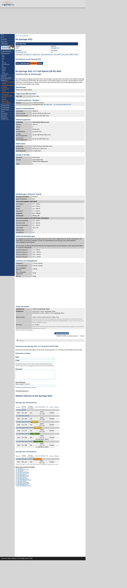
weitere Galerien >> (6, 103)
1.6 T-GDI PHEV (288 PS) (23, 434)
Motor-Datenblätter (6, 78)
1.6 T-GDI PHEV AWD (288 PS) (24, 441)
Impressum (4, 116)
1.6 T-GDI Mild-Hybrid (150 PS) (22, 469)
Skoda (3, 70)
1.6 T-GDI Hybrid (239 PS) (23, 422)
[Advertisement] (43, 21)
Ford (3, 61)
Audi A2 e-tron (5, 89)
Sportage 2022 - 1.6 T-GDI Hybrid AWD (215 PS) (57, 104)
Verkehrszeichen (5, 105)
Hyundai (4, 63)
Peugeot (4, 67)
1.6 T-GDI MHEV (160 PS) (21, 477)
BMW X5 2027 (5, 101)
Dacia (3, 58)
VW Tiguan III (27, 54)
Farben (40, 63)
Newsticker (4, 39)
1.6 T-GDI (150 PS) (21, 410)
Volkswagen (5, 74)
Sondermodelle (5, 109)
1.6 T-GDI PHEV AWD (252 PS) (22, 476)
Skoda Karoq (36, 54)
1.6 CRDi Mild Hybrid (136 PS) (24, 459)
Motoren (33, 63)
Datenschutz (4, 114)
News (2, 37)
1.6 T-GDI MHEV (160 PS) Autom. (23, 472)
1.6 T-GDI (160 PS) (19, 470)
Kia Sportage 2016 (21, 52)
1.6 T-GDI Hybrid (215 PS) (21, 474)
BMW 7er (4, 97)
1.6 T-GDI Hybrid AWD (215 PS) (22, 475)
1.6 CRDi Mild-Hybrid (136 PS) (22, 484)
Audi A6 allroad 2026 (7, 96)
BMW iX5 (4, 99)
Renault (4, 69)
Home (2, 35)
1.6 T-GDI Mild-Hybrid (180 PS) (22, 479)
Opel (3, 66)
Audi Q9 (4, 90)
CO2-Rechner (4, 43)
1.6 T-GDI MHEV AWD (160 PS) (22, 473)
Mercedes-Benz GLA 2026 (8, 92)
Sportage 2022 (25, 35)
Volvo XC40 (57, 54)
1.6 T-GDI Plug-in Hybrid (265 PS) (23, 483)
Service (3, 111)
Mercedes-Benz (6, 64)
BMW (3, 56)
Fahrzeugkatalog (5, 53)
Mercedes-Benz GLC (47, 54)
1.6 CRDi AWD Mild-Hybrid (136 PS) (23, 485)
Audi (3, 55)
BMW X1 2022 (73, 54)
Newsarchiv (4, 41)
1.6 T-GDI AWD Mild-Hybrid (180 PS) (23, 480)
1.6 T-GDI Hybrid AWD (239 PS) (25, 428)
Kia (20, 35)
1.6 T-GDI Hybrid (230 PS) (21, 481)
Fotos (18, 63)
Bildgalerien (4, 80)
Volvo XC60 (65, 54)
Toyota (3, 72)
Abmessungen (25, 63)
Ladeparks (3, 76)
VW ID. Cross (5, 94)
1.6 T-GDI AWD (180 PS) (22, 416)
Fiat (3, 60)
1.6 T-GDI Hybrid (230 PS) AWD (22, 482)
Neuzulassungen (5, 107)
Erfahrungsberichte (6, 51)
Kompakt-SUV (55, 48)
